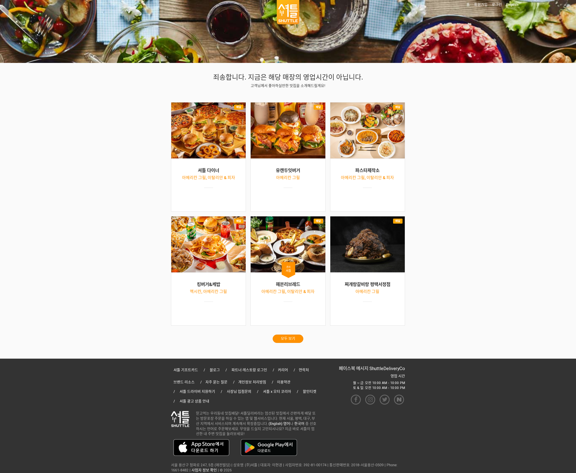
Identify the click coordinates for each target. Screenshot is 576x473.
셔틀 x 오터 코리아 (277, 391)
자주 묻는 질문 (216, 382)
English (512, 4)
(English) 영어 (279, 424)
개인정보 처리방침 (252, 382)
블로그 (215, 370)
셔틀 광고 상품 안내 (194, 401)
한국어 (299, 424)
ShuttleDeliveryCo (387, 368)
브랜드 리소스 (184, 382)
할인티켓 (309, 391)
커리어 (283, 370)
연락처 (304, 370)
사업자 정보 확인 (204, 470)
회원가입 (481, 4)
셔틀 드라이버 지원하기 (197, 391)
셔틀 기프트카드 (185, 370)
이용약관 (283, 382)
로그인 (497, 4)
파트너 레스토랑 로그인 (249, 370)
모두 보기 (288, 338)
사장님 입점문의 (239, 391)
